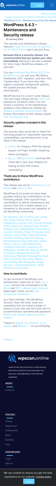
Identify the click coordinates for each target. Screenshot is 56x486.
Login (38, 5)
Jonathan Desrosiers (15, 246)
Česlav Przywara (33, 231)
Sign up (9, 463)
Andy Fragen (11, 225)
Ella (26, 237)
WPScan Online (48, 13)
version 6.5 (44, 98)
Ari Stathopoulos (28, 225)
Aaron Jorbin (24, 188)
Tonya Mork (22, 267)
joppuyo (32, 246)
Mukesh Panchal (26, 252)
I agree (29, 481)
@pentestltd (28, 158)
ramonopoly (10, 261)
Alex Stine (9, 219)
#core (7, 288)
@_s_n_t (12, 158)
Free (7, 444)
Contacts (9, 390)
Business (9, 439)
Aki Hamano (10, 216)
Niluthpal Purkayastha (28, 255)
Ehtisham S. (35, 322)
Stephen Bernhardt (25, 264)
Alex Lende (40, 216)
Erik (32, 237)
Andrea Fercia (24, 219)
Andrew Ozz (25, 222)
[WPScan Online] (12, 5)
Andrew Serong (42, 222)
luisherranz (23, 249)
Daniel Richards (37, 234)
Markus (34, 249)
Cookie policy (44, 476)
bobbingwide (26, 228)
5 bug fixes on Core (25, 46)
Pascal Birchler (18, 258)
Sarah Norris (38, 185)
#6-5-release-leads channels (32, 288)
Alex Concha (26, 216)
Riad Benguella (26, 261)
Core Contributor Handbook (21, 293)
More (10, 339)
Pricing (8, 421)
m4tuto (12, 146)
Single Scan (11, 426)
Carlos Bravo (43, 228)
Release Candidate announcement (23, 110)
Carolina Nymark (13, 231)
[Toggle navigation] (52, 5)
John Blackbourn (31, 243)
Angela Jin (21, 322)
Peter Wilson (35, 258)
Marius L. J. (24, 325)
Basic (8, 435)
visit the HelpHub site (16, 116)
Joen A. (16, 243)
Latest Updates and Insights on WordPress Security (31, 17)
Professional (11, 430)
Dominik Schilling (13, 237)
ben (16, 228)
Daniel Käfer (20, 234)
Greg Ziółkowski (29, 240)
